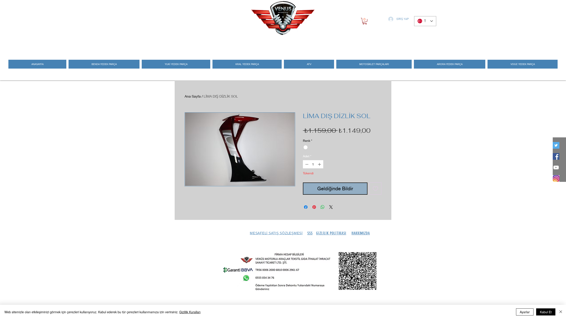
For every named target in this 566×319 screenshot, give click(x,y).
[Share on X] (331, 207)
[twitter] (556, 145)
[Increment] (320, 164)
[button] (365, 21)
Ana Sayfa (193, 96)
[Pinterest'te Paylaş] (314, 207)
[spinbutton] (313, 164)
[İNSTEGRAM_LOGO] (556, 178)
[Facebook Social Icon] (556, 156)
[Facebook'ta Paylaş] (305, 207)
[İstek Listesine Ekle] (375, 189)
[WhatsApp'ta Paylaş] (322, 207)
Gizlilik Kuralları (190, 312)
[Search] (386, 44)
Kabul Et (546, 312)
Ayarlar (525, 312)
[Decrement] (306, 164)
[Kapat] (560, 311)
